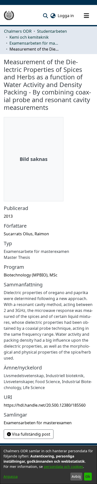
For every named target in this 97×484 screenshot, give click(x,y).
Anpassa (10, 476)
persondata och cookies (63, 466)
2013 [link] (8, 216)
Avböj (76, 476)
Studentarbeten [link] (52, 31)
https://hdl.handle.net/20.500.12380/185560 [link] (45, 405)
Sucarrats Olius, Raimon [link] (26, 234)
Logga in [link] (66, 15)
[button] (45, 16)
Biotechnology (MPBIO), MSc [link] (30, 275)
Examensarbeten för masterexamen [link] (34, 43)
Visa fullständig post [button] (30, 434)
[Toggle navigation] (86, 15)
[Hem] (9, 16)
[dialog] (48, 465)
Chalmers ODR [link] (18, 31)
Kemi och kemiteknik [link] (29, 37)
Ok (87, 476)
